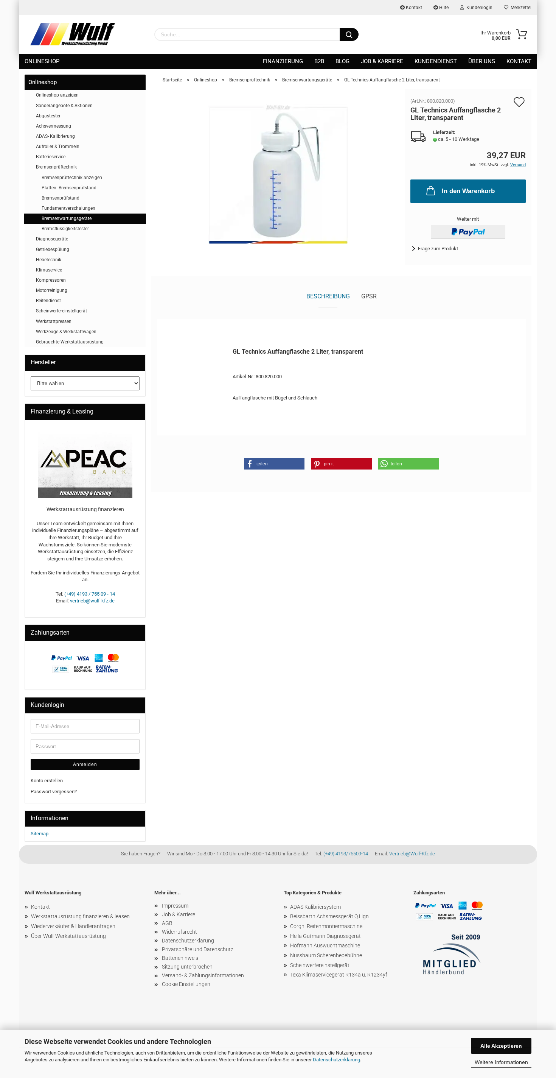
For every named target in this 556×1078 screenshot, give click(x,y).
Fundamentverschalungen (68, 208)
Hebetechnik (48, 259)
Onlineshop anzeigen (57, 95)
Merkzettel (519, 7)
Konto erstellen (47, 780)
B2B (319, 61)
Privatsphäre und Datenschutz (197, 949)
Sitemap (39, 833)
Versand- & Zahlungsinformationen (203, 975)
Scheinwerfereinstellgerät (61, 311)
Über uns (481, 61)
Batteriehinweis (180, 958)
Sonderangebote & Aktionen (64, 105)
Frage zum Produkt (438, 248)
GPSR (369, 296)
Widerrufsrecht (179, 932)
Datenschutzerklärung (336, 1059)
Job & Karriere (382, 61)
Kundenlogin (478, 7)
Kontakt (413, 7)
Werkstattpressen (53, 321)
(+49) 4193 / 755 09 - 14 (89, 594)
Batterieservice (50, 156)
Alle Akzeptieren (501, 1046)
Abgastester (48, 116)
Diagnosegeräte (52, 239)
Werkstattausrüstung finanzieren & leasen (80, 916)
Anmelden (85, 764)
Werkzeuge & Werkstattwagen (66, 331)
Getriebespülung (52, 249)
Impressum (175, 906)
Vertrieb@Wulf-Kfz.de (412, 853)
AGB (167, 923)
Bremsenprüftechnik (56, 167)
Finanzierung (283, 61)
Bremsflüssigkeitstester (65, 228)
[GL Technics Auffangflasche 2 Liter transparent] (278, 174)
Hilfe (443, 7)
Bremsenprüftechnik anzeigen (72, 177)
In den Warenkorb (468, 191)
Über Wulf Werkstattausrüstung (68, 936)
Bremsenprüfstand (60, 198)
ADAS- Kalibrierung (55, 136)
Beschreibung (328, 296)
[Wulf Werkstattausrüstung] (73, 34)
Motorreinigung (51, 290)
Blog (342, 61)
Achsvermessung (53, 126)
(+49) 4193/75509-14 (345, 853)
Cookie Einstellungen (186, 984)
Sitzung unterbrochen (187, 967)
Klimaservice (49, 270)
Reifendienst (48, 300)
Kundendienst (436, 61)
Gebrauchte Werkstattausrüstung (70, 342)
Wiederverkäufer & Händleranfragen (73, 926)
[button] (274, 464)
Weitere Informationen (501, 1062)
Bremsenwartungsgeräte (67, 218)
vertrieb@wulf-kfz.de (92, 601)
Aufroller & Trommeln (57, 146)
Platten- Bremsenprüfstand (69, 187)
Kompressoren (51, 280)
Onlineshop (42, 61)
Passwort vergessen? (54, 791)
